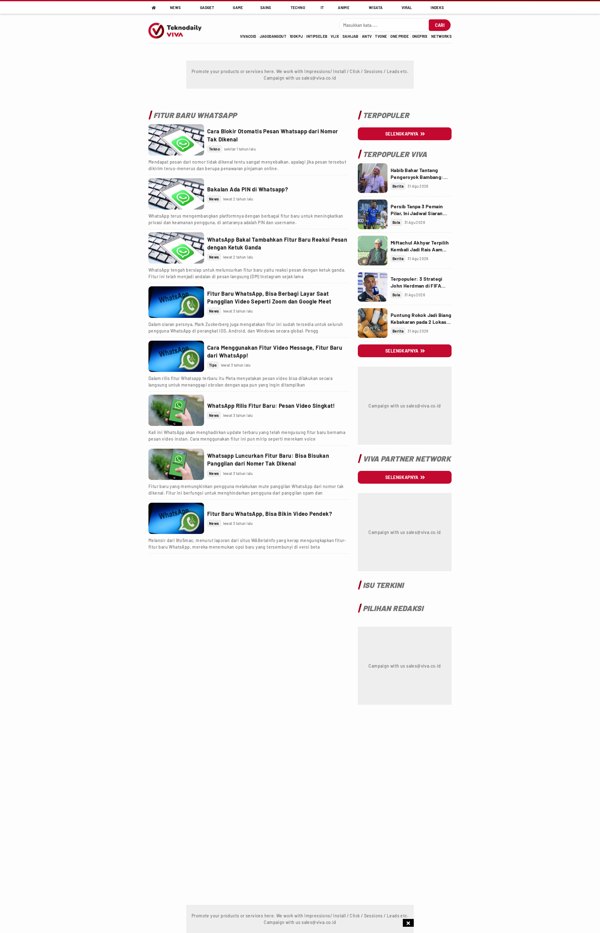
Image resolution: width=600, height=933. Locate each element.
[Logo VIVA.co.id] (178, 28)
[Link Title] (176, 140)
